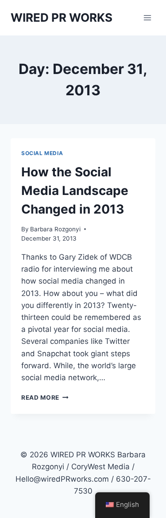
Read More (45, 397)
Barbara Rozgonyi (55, 229)
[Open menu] (147, 17)
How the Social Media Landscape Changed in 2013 (74, 190)
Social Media (42, 153)
